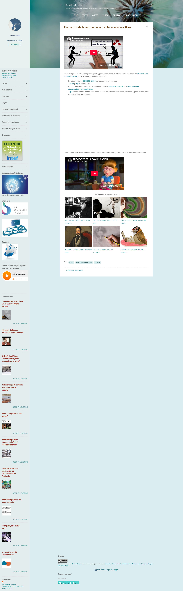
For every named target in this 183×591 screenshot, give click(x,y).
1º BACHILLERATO (111, 15)
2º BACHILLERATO (132, 15)
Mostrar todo (7, 588)
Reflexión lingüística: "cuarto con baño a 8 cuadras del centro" (10, 442)
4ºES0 (95, 15)
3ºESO (71, 262)
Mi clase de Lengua (9, 584)
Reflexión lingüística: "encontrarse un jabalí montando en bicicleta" (11, 358)
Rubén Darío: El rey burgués (12, 586)
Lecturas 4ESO (7, 77)
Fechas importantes (9, 75)
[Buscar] (151, 6)
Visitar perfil (14, 44)
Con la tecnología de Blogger (107, 570)
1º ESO (74, 15)
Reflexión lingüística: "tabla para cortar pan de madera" (12, 387)
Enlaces (97, 262)
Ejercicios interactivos (84, 262)
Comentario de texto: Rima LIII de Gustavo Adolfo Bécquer (12, 304)
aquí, (77, 84)
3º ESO (85, 15)
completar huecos (116, 86)
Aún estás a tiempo (9, 73)
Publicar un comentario (74, 270)
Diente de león (74, 5)
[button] (147, 27)
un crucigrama (86, 89)
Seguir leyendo (20, 323)
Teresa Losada (77, 564)
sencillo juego (89, 81)
